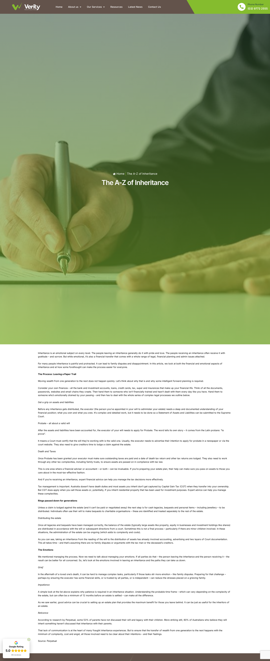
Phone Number (256, 4)
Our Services (94, 6)
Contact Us (154, 6)
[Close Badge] (28, 639)
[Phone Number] (242, 7)
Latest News (135, 6)
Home (59, 6)
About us (73, 6)
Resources (116, 6)
